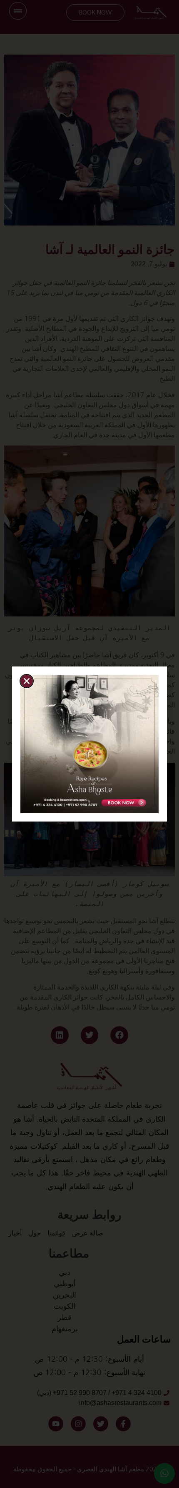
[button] (26, 681)
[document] (89, 744)
